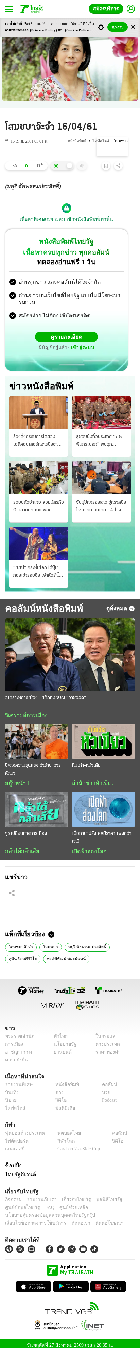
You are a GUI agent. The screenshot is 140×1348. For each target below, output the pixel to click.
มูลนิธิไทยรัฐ (101, 1195)
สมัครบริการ (107, 8)
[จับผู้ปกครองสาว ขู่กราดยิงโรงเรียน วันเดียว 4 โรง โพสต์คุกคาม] (101, 472)
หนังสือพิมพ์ (80, 141)
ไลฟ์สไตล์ (103, 141)
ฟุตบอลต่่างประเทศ (22, 1129)
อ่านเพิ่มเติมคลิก (31, 30)
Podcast (108, 1096)
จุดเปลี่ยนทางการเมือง (26, 828)
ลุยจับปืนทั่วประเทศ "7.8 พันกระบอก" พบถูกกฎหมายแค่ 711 (99, 436)
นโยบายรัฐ (62, 1040)
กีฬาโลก (60, 1137)
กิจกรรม (13, 1195)
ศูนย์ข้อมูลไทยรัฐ (20, 1203)
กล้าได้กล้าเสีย (20, 846)
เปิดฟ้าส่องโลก (87, 846)
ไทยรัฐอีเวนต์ (19, 1170)
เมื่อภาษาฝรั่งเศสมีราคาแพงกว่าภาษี (102, 832)
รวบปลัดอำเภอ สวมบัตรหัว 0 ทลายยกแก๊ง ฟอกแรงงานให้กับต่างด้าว (38, 501)
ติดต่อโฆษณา (98, 1219)
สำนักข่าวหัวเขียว (90, 778)
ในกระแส (103, 1032)
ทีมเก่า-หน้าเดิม (86, 760)
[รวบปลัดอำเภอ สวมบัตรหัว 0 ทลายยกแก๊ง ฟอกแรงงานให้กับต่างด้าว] (38, 472)
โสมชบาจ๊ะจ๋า (19, 943)
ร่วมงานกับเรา (39, 1195)
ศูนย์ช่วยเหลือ (67, 1203)
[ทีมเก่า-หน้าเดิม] (103, 736)
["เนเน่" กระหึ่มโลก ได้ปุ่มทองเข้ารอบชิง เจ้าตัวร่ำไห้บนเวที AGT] (38, 537)
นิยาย (10, 1096)
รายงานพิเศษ (17, 1081)
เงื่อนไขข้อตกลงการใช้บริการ (31, 1219)
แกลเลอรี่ (13, 1145)
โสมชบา (45, 943)
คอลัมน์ (106, 1081)
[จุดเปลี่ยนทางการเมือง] (36, 804)
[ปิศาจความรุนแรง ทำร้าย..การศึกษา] (36, 736)
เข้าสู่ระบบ (81, 341)
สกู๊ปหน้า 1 (16, 778)
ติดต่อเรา (72, 1219)
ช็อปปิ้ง (12, 1161)
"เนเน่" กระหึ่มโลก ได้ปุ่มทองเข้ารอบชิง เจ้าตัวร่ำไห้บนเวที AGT (37, 567)
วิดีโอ (59, 1096)
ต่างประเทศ (105, 1040)
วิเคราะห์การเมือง (23, 710)
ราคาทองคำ (106, 1048)
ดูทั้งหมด (117, 603)
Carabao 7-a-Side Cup (77, 1145)
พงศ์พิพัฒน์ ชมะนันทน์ (63, 954)
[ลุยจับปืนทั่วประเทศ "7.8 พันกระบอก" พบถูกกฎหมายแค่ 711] (101, 406)
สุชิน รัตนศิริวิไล (22, 954)
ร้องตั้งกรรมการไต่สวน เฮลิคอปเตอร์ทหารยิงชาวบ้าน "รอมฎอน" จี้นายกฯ (36, 436)
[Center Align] (133, 27)
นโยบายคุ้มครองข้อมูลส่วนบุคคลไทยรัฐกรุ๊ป (45, 1211)
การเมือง (13, 1040)
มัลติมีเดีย (63, 1104)
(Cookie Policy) (78, 30)
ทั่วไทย (58, 1032)
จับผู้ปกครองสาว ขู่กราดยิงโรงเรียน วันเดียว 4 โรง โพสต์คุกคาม (101, 501)
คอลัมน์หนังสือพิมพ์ (43, 603)
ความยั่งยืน (15, 1056)
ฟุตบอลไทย (63, 1129)
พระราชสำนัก (17, 1032)
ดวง (58, 1089)
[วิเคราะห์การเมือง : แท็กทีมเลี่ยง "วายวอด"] (70, 649)
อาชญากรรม (17, 1048)
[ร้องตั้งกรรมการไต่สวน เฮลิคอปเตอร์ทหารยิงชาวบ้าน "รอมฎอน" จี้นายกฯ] (38, 406)
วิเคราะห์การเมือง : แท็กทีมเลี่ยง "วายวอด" (45, 692)
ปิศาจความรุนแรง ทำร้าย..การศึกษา (33, 764)
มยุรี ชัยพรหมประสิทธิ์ (80, 943)
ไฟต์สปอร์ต (15, 1137)
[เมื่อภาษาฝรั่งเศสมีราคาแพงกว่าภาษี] (103, 804)
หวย (103, 1089)
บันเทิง (11, 1089)
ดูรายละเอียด (66, 331)
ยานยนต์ (60, 1048)
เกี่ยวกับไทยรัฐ (71, 1195)
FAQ (45, 1203)
